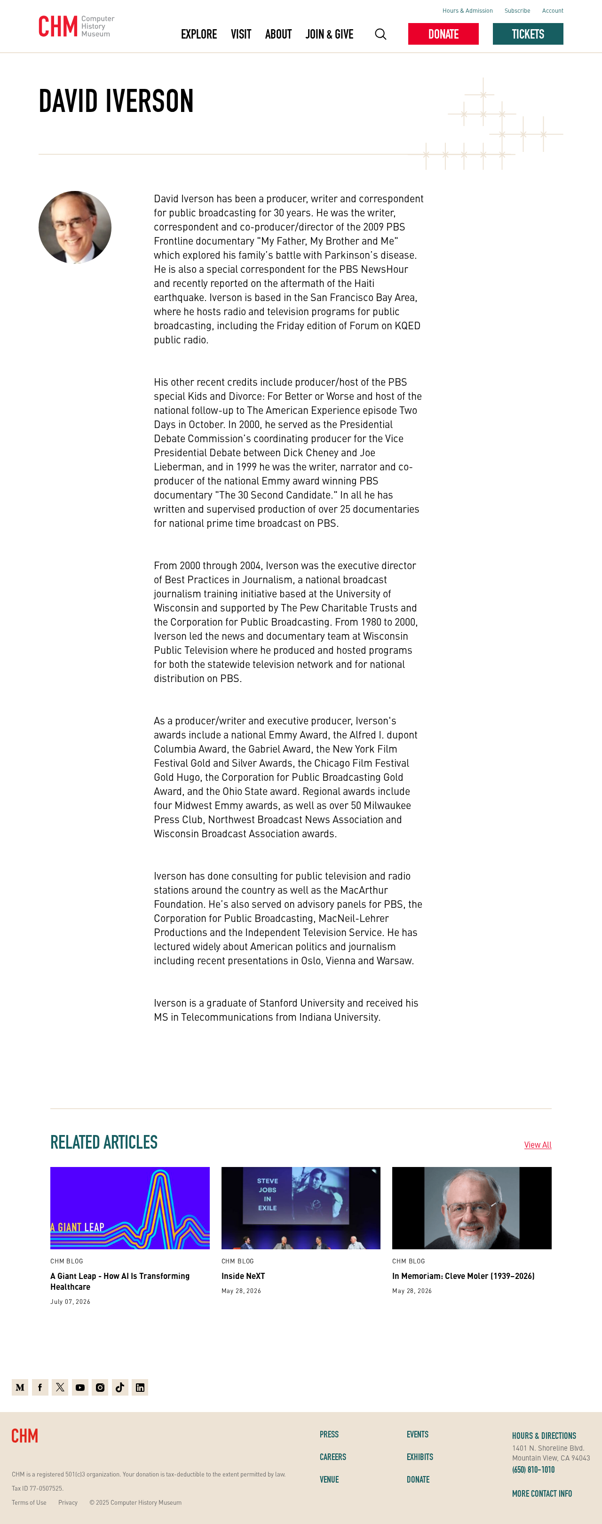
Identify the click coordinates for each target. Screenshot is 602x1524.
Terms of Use (29, 1502)
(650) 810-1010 (533, 1469)
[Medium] (20, 1387)
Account (552, 10)
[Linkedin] (140, 1387)
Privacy (68, 1502)
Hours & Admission (468, 10)
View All (538, 1144)
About (278, 34)
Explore (199, 34)
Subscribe (518, 10)
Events (417, 1434)
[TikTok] (120, 1387)
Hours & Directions (544, 1435)
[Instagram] (100, 1387)
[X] (60, 1387)
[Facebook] (40, 1387)
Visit (241, 34)
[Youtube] (80, 1387)
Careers (333, 1456)
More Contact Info (542, 1493)
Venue (329, 1479)
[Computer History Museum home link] (77, 26)
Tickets (528, 34)
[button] (380, 34)
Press (329, 1434)
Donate (443, 34)
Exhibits (420, 1456)
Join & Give (329, 34)
